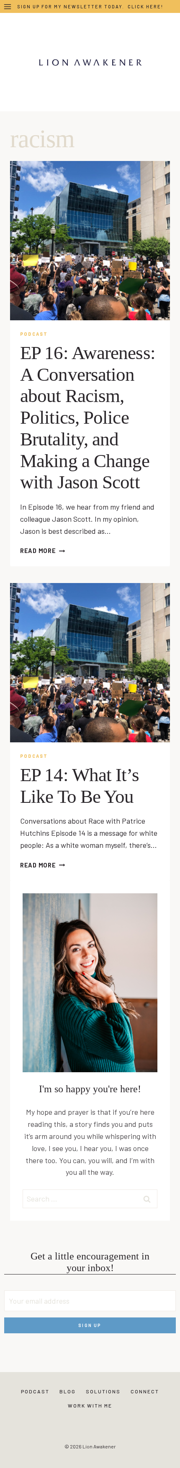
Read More (42, 550)
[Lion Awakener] (90, 62)
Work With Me (90, 1405)
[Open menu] (7, 6)
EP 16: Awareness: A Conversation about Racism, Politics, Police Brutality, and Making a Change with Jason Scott (87, 417)
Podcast (34, 334)
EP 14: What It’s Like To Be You (79, 785)
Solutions (103, 1391)
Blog (67, 1391)
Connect (145, 1391)
